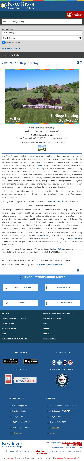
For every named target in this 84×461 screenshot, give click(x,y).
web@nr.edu (40, 451)
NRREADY (46, 328)
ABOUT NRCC (7, 313)
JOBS (45, 323)
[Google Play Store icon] (10, 363)
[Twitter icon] (59, 364)
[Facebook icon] (54, 364)
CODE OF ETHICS (8, 323)
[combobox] (42, 21)
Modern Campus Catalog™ (68, 458)
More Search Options (11, 48)
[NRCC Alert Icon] (20, 385)
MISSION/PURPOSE (9, 328)
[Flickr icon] (65, 364)
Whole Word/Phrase (12, 43)
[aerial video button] (42, 151)
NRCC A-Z (46, 334)
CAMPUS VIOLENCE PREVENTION (14, 318)
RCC (40, 165)
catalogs (10, 458)
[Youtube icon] (70, 364)
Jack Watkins (59, 249)
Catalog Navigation (12, 55)
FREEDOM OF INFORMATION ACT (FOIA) (58, 313)
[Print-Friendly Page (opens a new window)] (78, 62)
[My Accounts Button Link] (75, 17)
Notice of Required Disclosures (49, 264)
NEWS (4, 334)
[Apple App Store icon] (30, 363)
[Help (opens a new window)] (81, 62)
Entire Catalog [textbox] (8, 33)
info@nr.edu (42, 453)
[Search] (80, 38)
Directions (18, 433)
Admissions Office (58, 201)
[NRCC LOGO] (12, 447)
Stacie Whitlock (75, 238)
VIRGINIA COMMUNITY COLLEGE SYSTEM (72, 443)
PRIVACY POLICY (49, 339)
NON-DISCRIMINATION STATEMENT (15, 339)
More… (53, 433)
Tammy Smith (43, 235)
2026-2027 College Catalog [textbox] (13, 21)
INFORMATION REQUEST (52, 318)
